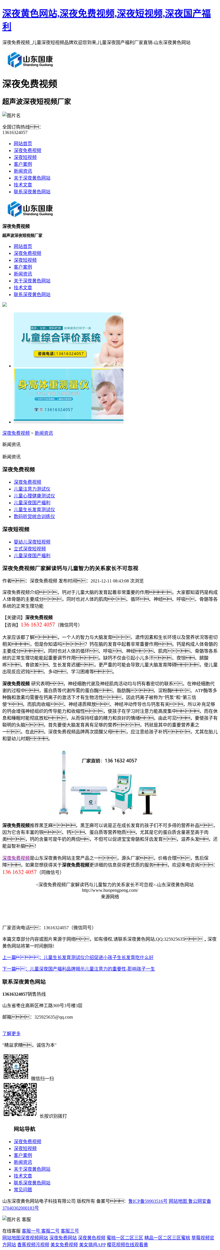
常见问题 (23, 1189)
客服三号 (70, 1231)
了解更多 (11, 1033)
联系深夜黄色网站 (32, 191)
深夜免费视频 (27, 150)
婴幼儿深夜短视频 (32, 542)
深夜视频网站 (34, 1237)
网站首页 (23, 143)
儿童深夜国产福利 (32, 502)
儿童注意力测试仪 (32, 489)
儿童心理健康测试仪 (34, 495)
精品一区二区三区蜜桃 (167, 1237)
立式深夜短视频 (30, 548)
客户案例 (23, 164)
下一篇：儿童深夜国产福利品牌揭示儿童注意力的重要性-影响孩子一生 (78, 968)
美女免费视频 (64, 1244)
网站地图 (178, 1201)
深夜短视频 (25, 157)
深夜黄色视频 (91, 1237)
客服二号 (50, 1231)
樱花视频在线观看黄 (127, 1244)
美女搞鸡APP (92, 1244)
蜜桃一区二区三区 (125, 1237)
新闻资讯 (23, 171)
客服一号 (31, 1231)
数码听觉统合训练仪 (34, 516)
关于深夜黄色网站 (32, 178)
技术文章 (23, 184)
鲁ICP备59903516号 (148, 1201)
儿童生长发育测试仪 (34, 509)
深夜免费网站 (63, 1237)
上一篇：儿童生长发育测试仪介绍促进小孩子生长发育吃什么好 (78, 957)
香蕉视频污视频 (33, 1244)
